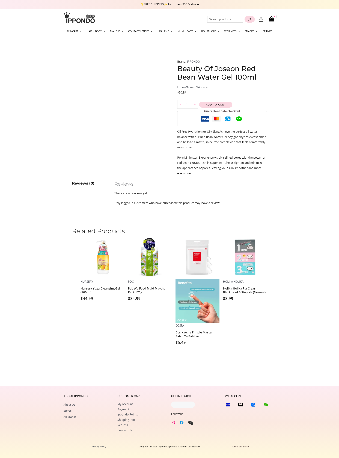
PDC (131, 282)
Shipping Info (126, 420)
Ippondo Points (127, 414)
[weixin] (190, 423)
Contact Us (124, 430)
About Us (69, 404)
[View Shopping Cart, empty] (271, 19)
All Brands (70, 416)
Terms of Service (240, 446)
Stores (68, 410)
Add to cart (216, 104)
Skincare (201, 87)
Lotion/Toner (186, 87)
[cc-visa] (228, 405)
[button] (80, 31)
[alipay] (253, 405)
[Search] (250, 19)
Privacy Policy (99, 446)
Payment (123, 409)
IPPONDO (193, 62)
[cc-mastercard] (240, 405)
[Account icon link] (261, 19)
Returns (122, 425)
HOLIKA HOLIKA (233, 282)
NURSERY (87, 282)
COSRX (180, 325)
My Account (125, 404)
